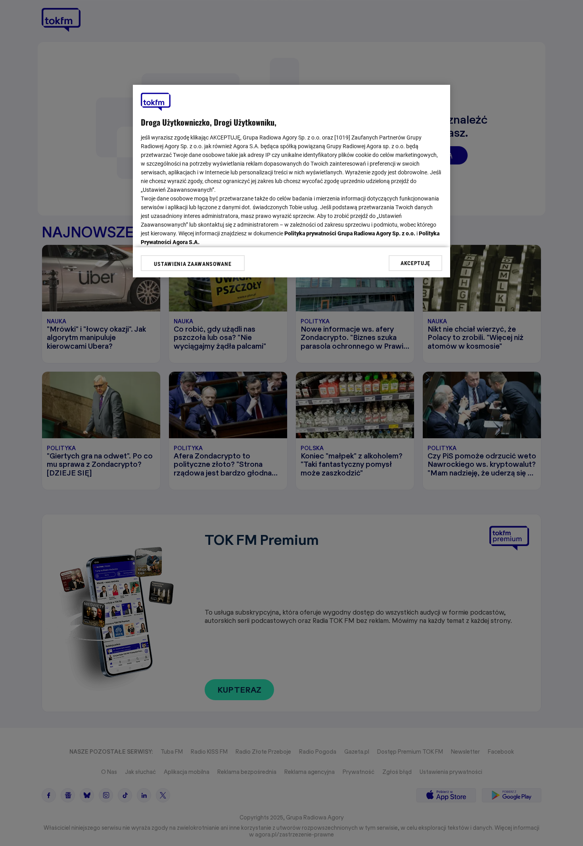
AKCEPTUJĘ (415, 263)
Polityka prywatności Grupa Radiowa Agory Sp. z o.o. (349, 233)
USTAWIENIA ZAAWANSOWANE (192, 264)
